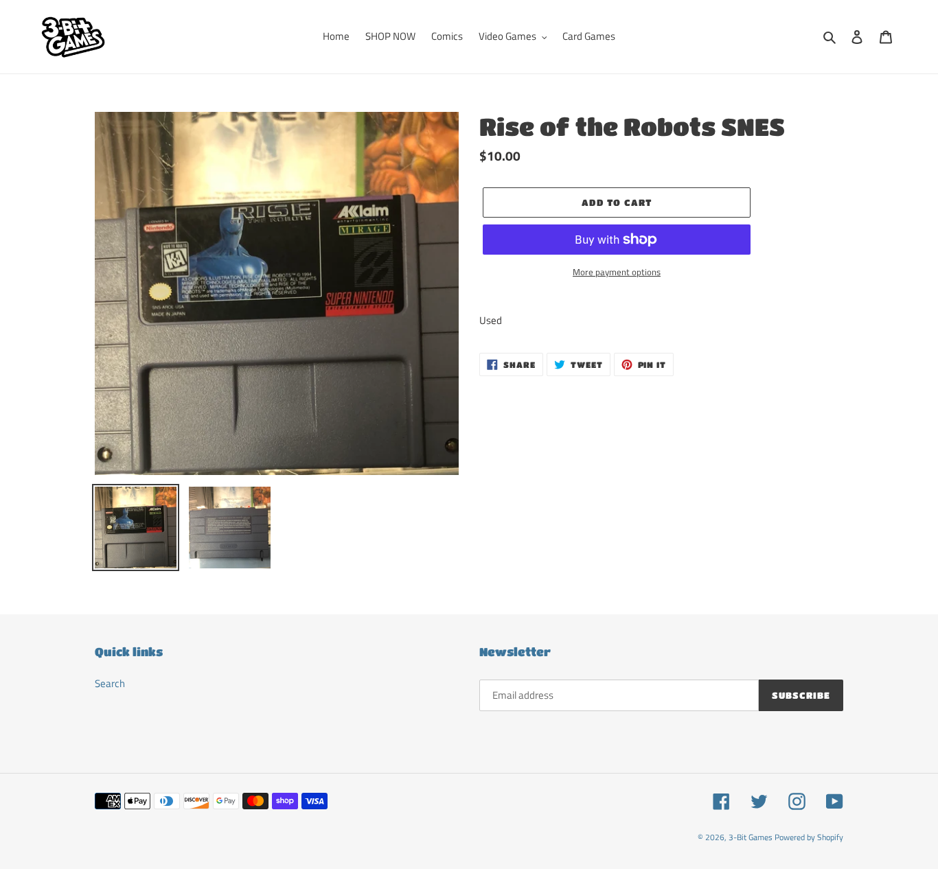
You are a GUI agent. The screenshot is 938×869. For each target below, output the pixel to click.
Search (110, 683)
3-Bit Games (751, 837)
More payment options (617, 272)
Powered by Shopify (809, 837)
